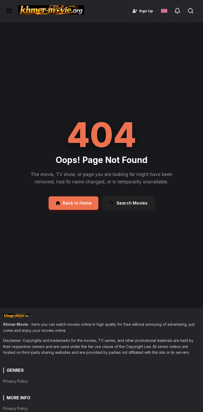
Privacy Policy (15, 381)
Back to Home (77, 203)
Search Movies (132, 203)
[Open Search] (190, 11)
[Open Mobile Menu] (9, 11)
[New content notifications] (177, 11)
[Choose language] (164, 11)
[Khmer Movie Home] (51, 10)
